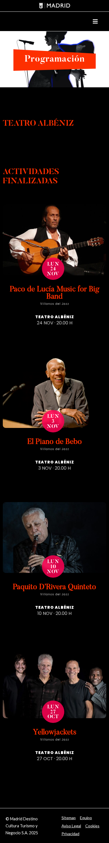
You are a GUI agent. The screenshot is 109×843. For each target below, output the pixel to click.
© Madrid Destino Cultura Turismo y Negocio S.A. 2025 (22, 825)
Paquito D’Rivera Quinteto (54, 587)
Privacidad (70, 833)
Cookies (92, 825)
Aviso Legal (71, 825)
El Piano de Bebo (54, 442)
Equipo (86, 817)
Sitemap (68, 817)
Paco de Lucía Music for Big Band (54, 293)
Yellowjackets (54, 732)
